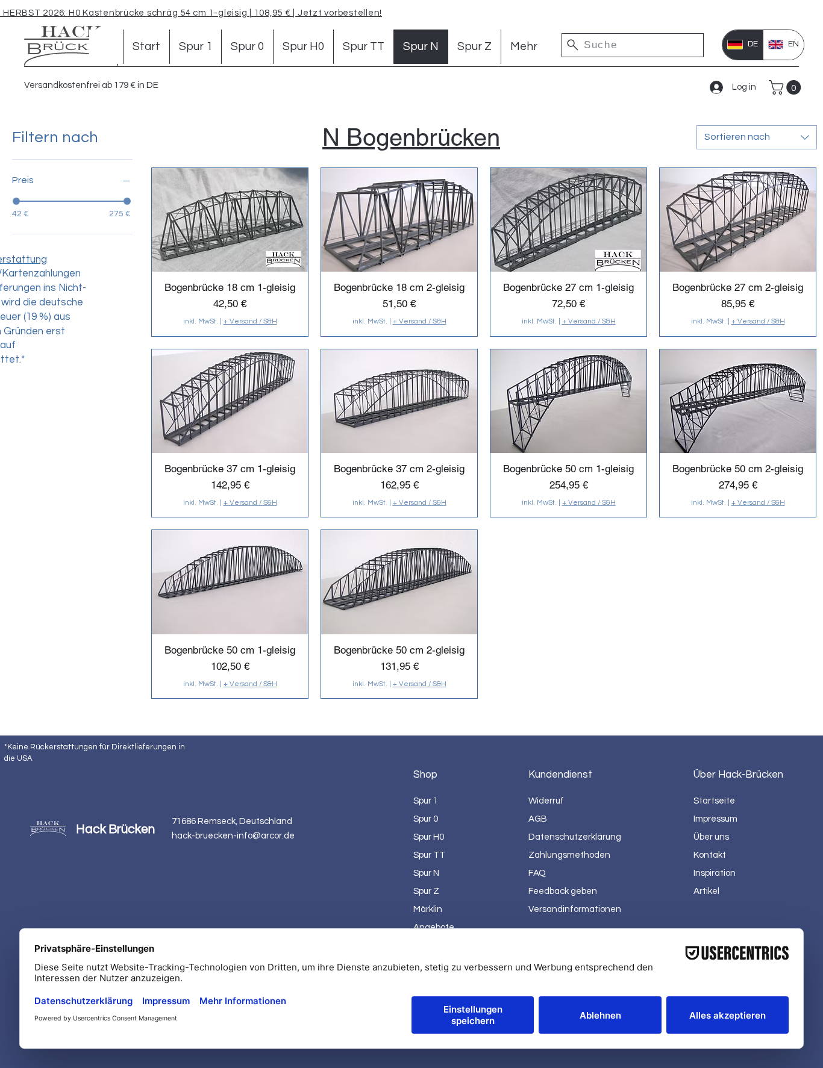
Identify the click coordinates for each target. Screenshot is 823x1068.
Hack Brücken (115, 829)
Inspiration (714, 873)
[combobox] (756, 137)
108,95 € (273, 12)
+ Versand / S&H (250, 321)
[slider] (16, 201)
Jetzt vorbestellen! (338, 12)
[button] (786, 87)
